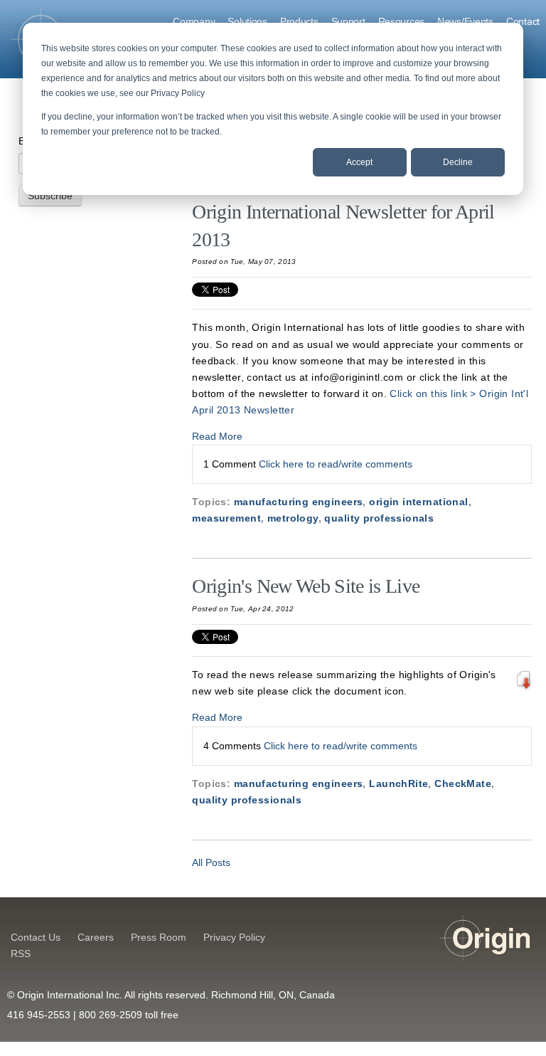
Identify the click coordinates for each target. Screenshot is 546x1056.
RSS (21, 953)
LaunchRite (398, 783)
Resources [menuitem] (401, 21)
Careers (95, 937)
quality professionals (379, 518)
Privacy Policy (234, 937)
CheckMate (462, 783)
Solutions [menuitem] (247, 21)
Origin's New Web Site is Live (305, 586)
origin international (418, 501)
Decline (458, 162)
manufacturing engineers (298, 501)
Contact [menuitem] (523, 21)
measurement (226, 518)
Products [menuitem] (299, 21)
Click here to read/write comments (335, 464)
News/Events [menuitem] (465, 21)
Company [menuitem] (194, 21)
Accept (359, 162)
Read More (217, 436)
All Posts (211, 862)
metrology (292, 518)
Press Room (158, 937)
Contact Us (35, 937)
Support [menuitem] (348, 21)
